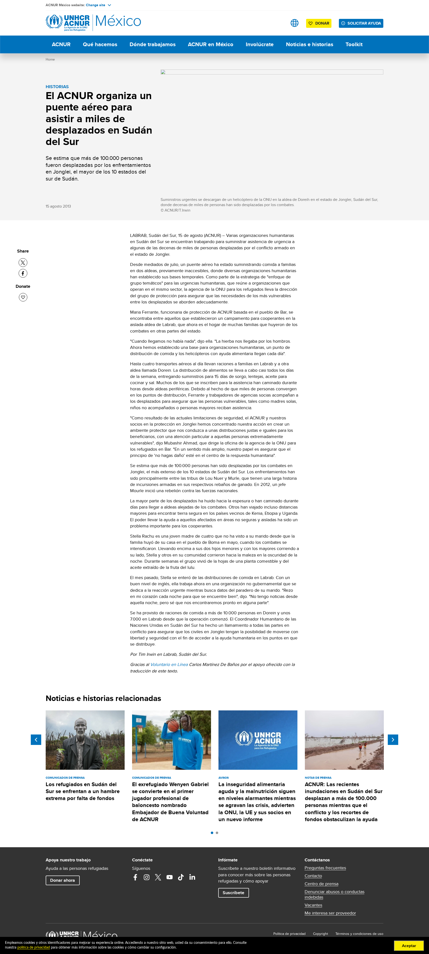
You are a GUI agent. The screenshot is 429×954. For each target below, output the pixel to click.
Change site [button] (95, 4)
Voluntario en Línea (169, 664)
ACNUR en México (210, 44)
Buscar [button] (279, 23)
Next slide (393, 739)
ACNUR (61, 44)
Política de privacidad (289, 933)
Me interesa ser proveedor (330, 913)
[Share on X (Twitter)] (23, 262)
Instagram (146, 877)
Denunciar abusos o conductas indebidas (334, 894)
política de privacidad (33, 947)
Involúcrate (260, 44)
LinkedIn (192, 877)
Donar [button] (322, 23)
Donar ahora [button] (62, 880)
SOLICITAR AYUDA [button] (364, 23)
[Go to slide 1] (213, 834)
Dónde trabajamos (153, 44)
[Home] (80, 23)
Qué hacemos (100, 44)
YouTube (169, 877)
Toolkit (354, 44)
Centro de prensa (321, 883)
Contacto (313, 876)
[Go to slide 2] (218, 834)
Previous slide (36, 739)
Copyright (320, 933)
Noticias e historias (309, 44)
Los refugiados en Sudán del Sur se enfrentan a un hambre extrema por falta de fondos (83, 791)
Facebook (135, 877)
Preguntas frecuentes (325, 868)
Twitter (158, 877)
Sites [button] (294, 23)
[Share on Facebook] (23, 273)
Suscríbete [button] (233, 892)
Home (50, 59)
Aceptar (409, 946)
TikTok (181, 877)
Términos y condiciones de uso (359, 933)
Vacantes (313, 905)
